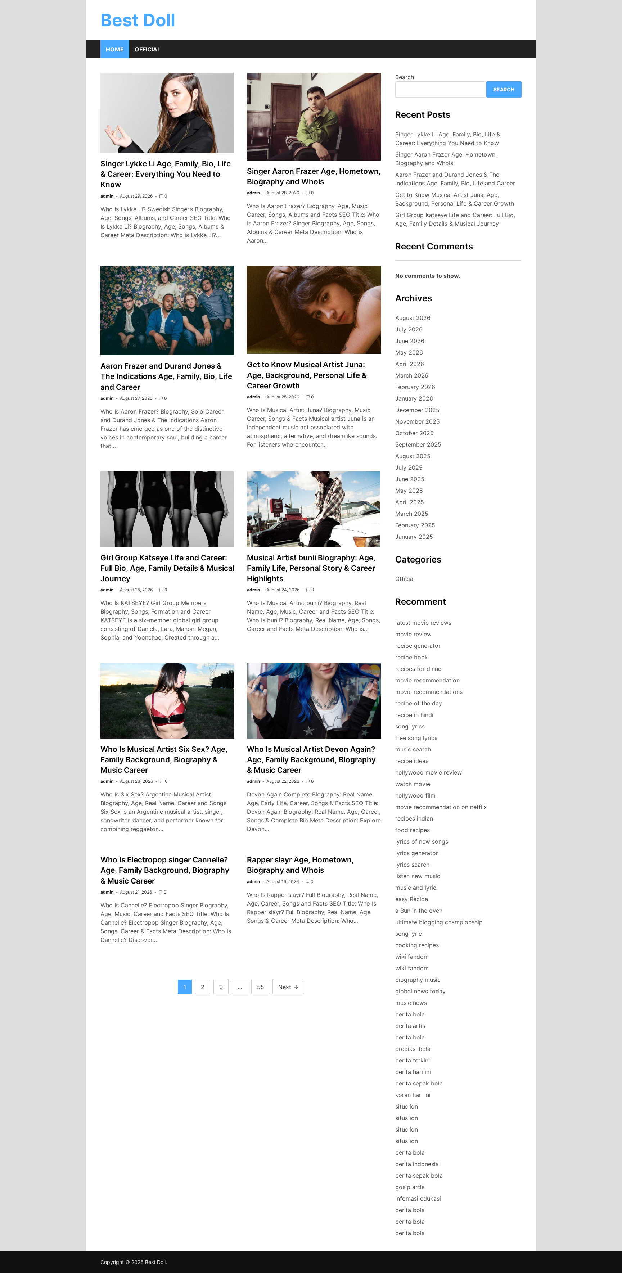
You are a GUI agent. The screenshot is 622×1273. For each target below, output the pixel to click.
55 (260, 986)
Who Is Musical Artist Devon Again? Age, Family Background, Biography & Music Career (311, 760)
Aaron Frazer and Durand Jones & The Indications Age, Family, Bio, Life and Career (166, 376)
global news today (420, 991)
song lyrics (410, 726)
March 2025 (411, 513)
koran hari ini (413, 1094)
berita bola (410, 1014)
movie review (413, 634)
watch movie (412, 783)
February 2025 (415, 525)
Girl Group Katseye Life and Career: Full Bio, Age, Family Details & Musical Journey (167, 568)
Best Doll (137, 20)
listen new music (417, 876)
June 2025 (409, 479)
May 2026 (409, 352)
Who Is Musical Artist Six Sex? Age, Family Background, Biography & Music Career (163, 760)
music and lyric (415, 887)
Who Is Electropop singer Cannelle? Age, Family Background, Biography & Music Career (164, 870)
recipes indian (414, 818)
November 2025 (417, 421)
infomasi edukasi (418, 1198)
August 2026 (413, 317)
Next (288, 986)
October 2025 (414, 433)
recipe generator (418, 645)
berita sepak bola (419, 1083)
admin (106, 196)
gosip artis (409, 1187)
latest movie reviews (423, 622)
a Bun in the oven (418, 910)
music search (413, 749)
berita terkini (412, 1060)
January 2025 (414, 536)
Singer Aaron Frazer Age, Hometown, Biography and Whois (446, 159)
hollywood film (415, 795)
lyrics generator (416, 853)
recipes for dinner (419, 668)
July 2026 (409, 329)
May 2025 (409, 490)
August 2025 (413, 456)
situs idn (406, 1106)
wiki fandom (412, 956)
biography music (418, 979)
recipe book (411, 657)
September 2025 (418, 444)
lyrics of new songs (421, 841)
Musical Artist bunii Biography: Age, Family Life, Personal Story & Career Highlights (311, 568)
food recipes (412, 830)
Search (404, 77)
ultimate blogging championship (439, 922)
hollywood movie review (428, 772)
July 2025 (409, 467)
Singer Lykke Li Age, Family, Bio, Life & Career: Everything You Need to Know (165, 174)
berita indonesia (417, 1164)
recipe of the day (418, 703)
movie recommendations (429, 691)
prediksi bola (413, 1048)
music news (411, 1002)
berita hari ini (413, 1071)
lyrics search (412, 864)
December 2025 (417, 410)
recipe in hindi (414, 714)
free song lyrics (416, 737)
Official (148, 49)
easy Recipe (411, 899)
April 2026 (409, 363)
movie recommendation (427, 680)
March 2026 (411, 375)
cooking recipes (417, 945)
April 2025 (409, 502)
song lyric (408, 933)
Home (115, 49)
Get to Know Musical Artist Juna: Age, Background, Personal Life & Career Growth (307, 375)
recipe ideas (411, 760)
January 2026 (414, 398)
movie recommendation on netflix (441, 807)
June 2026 (409, 340)
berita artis (410, 1025)
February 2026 (415, 387)
